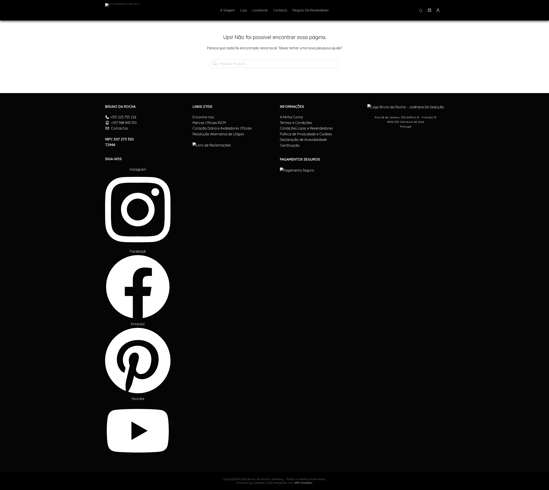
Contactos (119, 128)
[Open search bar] (421, 10)
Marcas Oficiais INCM (209, 123)
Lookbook (260, 10)
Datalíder (259, 482)
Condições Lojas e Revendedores (306, 128)
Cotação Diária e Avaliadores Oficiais (222, 128)
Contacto (280, 10)
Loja (243, 10)
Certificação (290, 145)
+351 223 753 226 (123, 117)
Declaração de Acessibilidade (303, 139)
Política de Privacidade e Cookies (306, 134)
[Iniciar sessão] (438, 10)
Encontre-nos (203, 117)
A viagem (227, 10)
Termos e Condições (296, 123)
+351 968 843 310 (124, 123)
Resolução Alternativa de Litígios (218, 134)
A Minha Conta (291, 117)
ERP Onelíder (304, 482)
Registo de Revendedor (311, 10)
